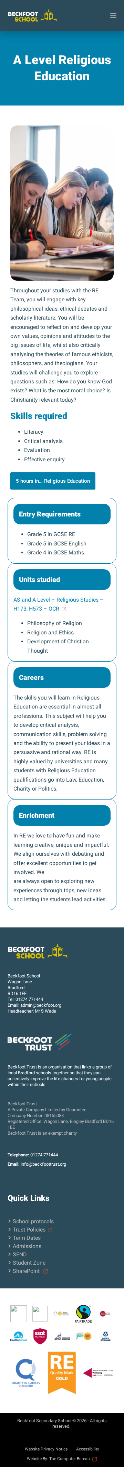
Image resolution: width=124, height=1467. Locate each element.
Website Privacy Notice (46, 1449)
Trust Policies (29, 1229)
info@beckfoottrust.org (43, 1164)
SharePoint (27, 1271)
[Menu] (113, 15)
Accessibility (87, 1449)
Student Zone (29, 1262)
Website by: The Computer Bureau (58, 1458)
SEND (20, 1254)
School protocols (33, 1221)
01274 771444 (29, 999)
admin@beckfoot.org (40, 1005)
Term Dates (27, 1238)
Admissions (27, 1246)
